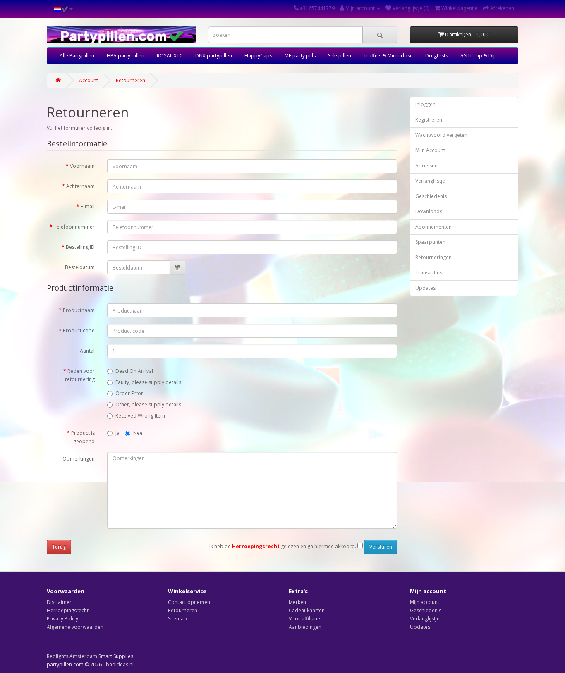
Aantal (87, 350)
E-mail (88, 206)
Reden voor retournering (80, 375)
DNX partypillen (213, 55)
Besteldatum (80, 267)
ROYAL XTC (170, 55)
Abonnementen (433, 226)
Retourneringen (433, 257)
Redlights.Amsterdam (72, 656)
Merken (297, 602)
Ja (117, 433)
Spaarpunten (430, 242)
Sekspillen (339, 55)
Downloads (428, 211)
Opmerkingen (78, 458)
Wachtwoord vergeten (441, 134)
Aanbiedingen (305, 626)
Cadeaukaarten (307, 610)
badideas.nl (120, 664)
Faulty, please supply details (148, 382)
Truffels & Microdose (388, 55)
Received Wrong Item (140, 415)
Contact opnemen (189, 602)
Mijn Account (430, 150)
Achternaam (80, 186)
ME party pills (300, 55)
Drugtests (436, 55)
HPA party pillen (125, 55)
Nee (138, 433)
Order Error (129, 393)
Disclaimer (59, 602)
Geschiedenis (431, 196)
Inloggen (425, 104)
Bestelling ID (80, 247)
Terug (59, 546)
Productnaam (79, 310)
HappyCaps (258, 55)
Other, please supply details (148, 404)
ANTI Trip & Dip (478, 55)
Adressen (426, 165)
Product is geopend (83, 437)
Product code (79, 330)
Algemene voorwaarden (75, 626)
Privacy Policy (62, 618)
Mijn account (424, 602)
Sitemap (177, 618)
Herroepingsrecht (68, 610)
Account (88, 80)
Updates (425, 287)
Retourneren (130, 80)
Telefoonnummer (74, 226)
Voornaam (82, 165)
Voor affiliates (305, 618)
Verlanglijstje (430, 180)
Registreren (428, 119)
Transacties (428, 272)
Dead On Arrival (134, 371)
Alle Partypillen (77, 55)
